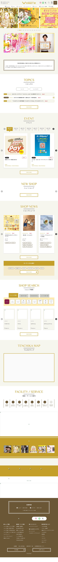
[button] (18, 30)
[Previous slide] (18, 17)
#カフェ (42, 268)
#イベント (24, 268)
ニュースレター (36, 89)
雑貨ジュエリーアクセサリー (23, 301)
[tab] (13, 295)
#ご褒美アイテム (18, 268)
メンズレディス (12, 302)
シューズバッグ (18, 302)
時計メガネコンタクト (29, 301)
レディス (7, 301)
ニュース (22, 89)
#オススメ (37, 268)
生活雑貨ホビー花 (40, 301)
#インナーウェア (30, 268)
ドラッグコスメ (34, 302)
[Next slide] (40, 17)
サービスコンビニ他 (51, 301)
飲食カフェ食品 (46, 301)
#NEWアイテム (11, 268)
